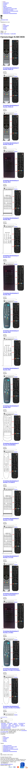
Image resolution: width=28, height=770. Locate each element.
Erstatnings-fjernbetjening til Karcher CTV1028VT (10, 481)
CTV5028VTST (21, 723)
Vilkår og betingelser (7, 7)
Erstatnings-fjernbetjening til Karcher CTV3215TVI (10, 594)
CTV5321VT (11, 725)
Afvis (15, 731)
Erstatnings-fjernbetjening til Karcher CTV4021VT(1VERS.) (11, 669)
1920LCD (23, 725)
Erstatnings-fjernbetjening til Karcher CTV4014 (10, 631)
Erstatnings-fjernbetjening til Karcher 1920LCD (10, 106)
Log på (4, 5)
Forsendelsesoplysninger (8, 9)
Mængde (5, 72)
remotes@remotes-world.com (7, 764)
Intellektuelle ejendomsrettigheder (10, 13)
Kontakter (5, 4)
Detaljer (15, 76)
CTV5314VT (4, 725)
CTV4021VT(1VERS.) (6, 726)
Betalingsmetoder (6, 12)
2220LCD (14, 726)
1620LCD (17, 725)
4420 (10, 724)
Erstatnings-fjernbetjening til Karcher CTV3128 (10, 556)
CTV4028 (21, 724)
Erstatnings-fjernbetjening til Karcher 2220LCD (10, 143)
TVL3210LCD (4, 724)
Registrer (5, 6)
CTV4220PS (9, 723)
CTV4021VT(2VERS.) (6, 728)
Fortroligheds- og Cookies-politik (10, 8)
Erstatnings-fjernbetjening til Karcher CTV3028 (10, 519)
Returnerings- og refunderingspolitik (10, 11)
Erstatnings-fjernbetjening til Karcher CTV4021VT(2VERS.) (11, 707)
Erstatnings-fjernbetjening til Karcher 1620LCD (10, 68)
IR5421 (15, 723)
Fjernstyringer (6, 2)
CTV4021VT (15, 724)
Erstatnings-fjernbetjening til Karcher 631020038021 (10, 444)
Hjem (4, 1)
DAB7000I (3, 723)
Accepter (10, 731)
